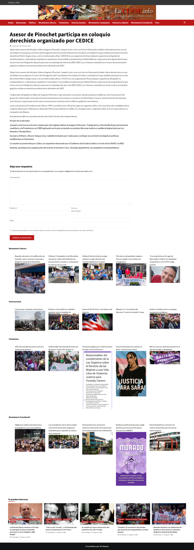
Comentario (15, 177)
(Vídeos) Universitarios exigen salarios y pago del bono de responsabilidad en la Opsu (94, 259)
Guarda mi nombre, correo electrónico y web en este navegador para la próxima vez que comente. (53, 230)
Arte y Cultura (57, 519)
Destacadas (35, 519)
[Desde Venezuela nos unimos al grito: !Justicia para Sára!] (131, 373)
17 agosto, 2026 (168, 535)
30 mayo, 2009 (26, 46)
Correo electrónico (76, 209)
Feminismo (64, 22)
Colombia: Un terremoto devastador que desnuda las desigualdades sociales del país (133, 529)
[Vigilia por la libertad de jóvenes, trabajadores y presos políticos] (30, 440)
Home (10, 22)
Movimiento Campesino (99, 22)
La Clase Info (15, 46)
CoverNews (91, 546)
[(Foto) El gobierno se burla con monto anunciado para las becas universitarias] (165, 441)
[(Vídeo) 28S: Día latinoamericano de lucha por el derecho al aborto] (63, 361)
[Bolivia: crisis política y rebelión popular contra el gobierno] (63, 321)
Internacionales (79, 22)
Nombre (14, 208)
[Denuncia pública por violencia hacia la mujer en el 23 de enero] (97, 380)
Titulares (13, 519)
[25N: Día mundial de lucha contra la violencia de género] (30, 361)
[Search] (184, 23)
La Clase (48, 519)
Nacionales (21, 22)
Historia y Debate (120, 22)
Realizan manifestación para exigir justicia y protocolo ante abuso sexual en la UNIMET (130, 428)
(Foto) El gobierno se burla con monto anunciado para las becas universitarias (163, 428)
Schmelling (14, 537)
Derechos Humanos (24, 519)
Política (32, 22)
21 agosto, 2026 (61, 532)
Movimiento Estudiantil (141, 22)
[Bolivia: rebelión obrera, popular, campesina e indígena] (165, 321)
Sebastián (158, 535)
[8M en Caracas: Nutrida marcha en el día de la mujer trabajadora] (165, 357)
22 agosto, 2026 (25, 537)
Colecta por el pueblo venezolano (29, 309)
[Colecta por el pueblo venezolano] (30, 320)
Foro (157, 22)
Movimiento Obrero (47, 22)
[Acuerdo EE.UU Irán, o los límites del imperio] (97, 322)
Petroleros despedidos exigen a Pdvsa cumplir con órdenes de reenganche (129, 259)
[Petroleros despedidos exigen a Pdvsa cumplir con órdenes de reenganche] (131, 274)
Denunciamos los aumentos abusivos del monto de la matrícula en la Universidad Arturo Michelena (97, 428)
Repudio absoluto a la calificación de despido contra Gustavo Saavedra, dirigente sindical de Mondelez (30, 259)
